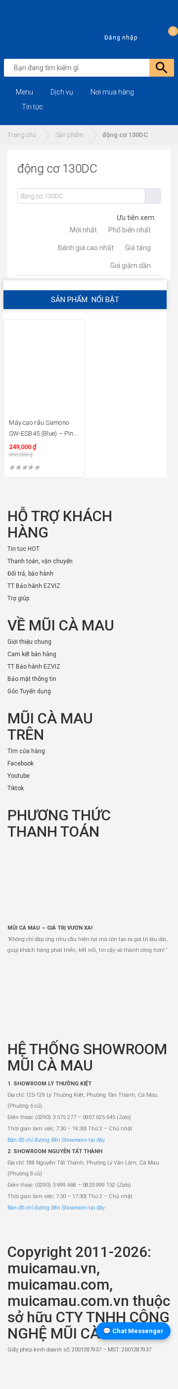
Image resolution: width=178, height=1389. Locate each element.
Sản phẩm (69, 134)
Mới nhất (83, 230)
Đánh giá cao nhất (86, 248)
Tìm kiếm (152, 196)
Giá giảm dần (130, 265)
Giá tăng (138, 248)
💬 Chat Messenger (133, 1331)
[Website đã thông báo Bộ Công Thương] (141, 1372)
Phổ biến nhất (129, 230)
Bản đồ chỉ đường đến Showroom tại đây (56, 1140)
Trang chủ (21, 134)
